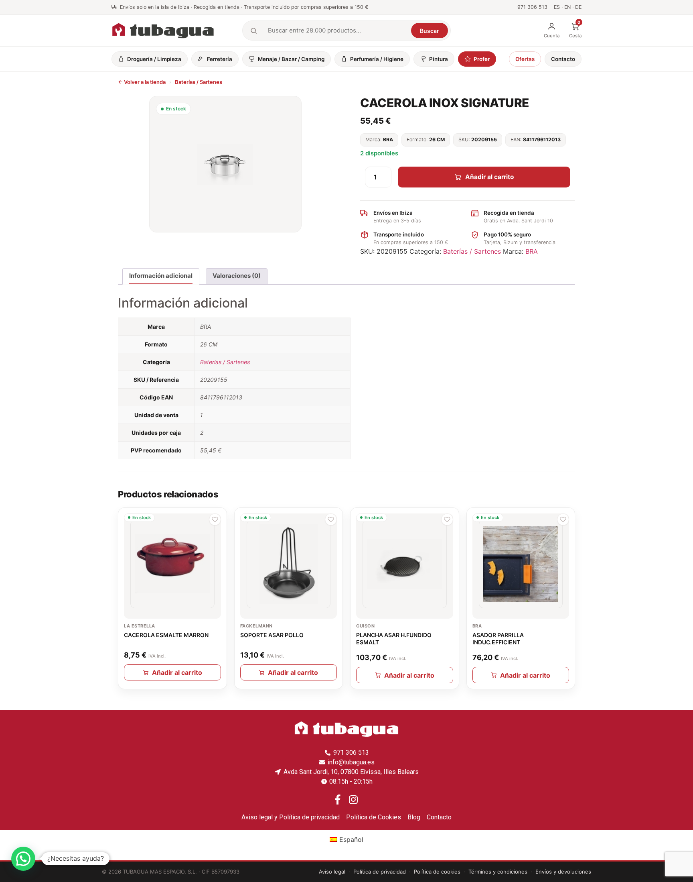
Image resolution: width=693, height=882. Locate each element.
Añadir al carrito (489, 177)
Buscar (429, 30)
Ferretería (219, 59)
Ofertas (525, 59)
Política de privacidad (379, 871)
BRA (531, 251)
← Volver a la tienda (142, 82)
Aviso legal (332, 871)
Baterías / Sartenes (198, 82)
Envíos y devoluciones (563, 871)
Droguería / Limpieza (154, 59)
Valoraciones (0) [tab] (237, 275)
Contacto (563, 59)
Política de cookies (437, 871)
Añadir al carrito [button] (177, 672)
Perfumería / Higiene (376, 59)
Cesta (575, 30)
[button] (215, 519)
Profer (482, 59)
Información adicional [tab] (160, 275)
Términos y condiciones (497, 871)
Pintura (438, 59)
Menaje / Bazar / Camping (291, 59)
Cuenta (551, 36)
